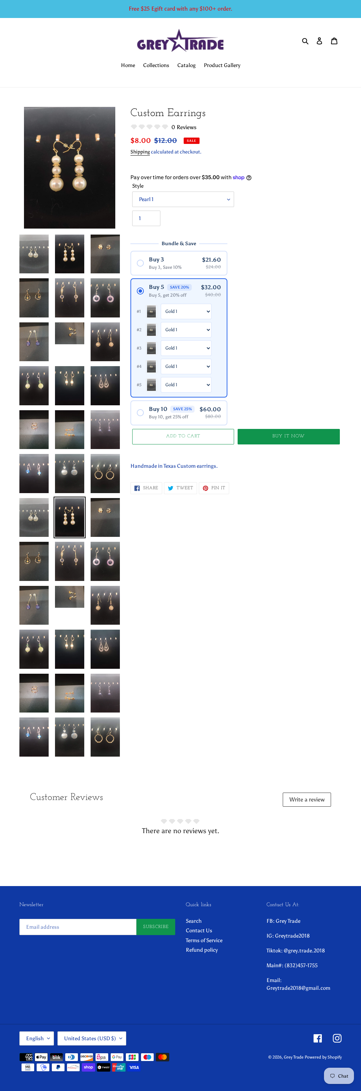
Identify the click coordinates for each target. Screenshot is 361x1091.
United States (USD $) (90, 1038)
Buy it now (289, 436)
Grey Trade (294, 1057)
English (35, 1038)
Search (194, 921)
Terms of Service (204, 940)
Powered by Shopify (323, 1057)
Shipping (140, 152)
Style (137, 186)
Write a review (307, 799)
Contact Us (199, 930)
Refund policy (202, 950)
